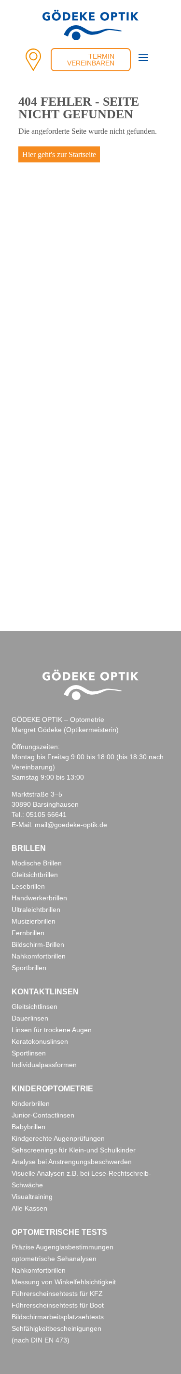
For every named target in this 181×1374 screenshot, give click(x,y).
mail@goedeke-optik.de (71, 825)
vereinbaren (90, 63)
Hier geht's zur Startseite (59, 154)
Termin (101, 56)
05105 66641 (46, 814)
